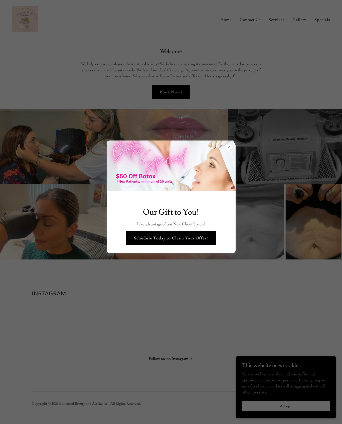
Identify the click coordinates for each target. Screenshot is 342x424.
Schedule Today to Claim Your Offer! (171, 238)
